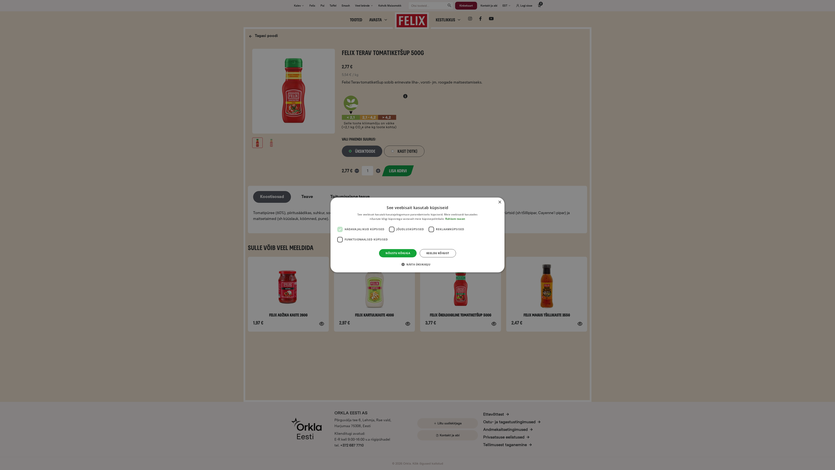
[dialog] (417, 235)
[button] (417, 264)
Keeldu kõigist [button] (437, 253)
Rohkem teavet (455, 219)
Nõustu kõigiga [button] (398, 253)
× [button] (499, 202)
